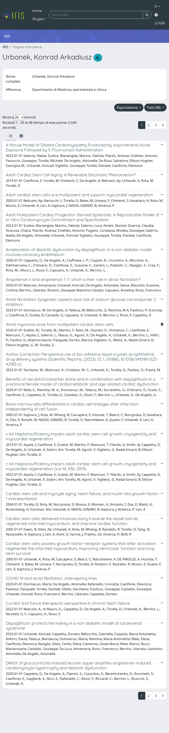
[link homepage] (14, 15)
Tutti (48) (154, 107)
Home (37, 10)
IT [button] (156, 6)
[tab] (11, 136)
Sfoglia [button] (37, 19)
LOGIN (160, 23)
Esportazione (127, 107)
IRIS (5, 47)
